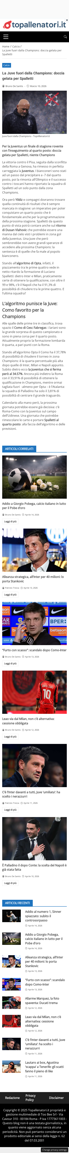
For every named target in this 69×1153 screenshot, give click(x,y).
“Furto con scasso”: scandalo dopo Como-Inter (34, 650)
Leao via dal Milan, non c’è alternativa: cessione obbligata (43, 1021)
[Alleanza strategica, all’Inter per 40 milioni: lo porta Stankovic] (34, 550)
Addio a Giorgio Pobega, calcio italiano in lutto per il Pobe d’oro (44, 938)
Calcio (6, 65)
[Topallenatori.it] (34, 25)
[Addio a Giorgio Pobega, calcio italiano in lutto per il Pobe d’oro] (34, 477)
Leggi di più (10, 521)
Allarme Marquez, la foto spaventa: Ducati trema (42, 1000)
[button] (65, 37)
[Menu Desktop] (6, 36)
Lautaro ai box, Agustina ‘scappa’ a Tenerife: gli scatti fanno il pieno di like (44, 1066)
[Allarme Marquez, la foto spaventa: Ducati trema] (11, 1002)
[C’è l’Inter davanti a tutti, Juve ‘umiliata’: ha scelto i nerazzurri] (34, 765)
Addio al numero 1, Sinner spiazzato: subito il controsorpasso (43, 916)
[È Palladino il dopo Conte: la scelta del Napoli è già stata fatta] (34, 838)
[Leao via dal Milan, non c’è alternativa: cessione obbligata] (34, 692)
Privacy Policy (31, 1098)
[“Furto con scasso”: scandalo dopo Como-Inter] (34, 623)
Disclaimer (56, 1098)
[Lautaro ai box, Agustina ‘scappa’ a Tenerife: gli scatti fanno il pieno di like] (11, 1066)
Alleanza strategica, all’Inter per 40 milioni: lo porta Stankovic (44, 961)
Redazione (12, 1098)
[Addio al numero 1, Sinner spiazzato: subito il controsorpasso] (11, 916)
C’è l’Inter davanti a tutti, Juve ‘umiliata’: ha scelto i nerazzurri (45, 1044)
